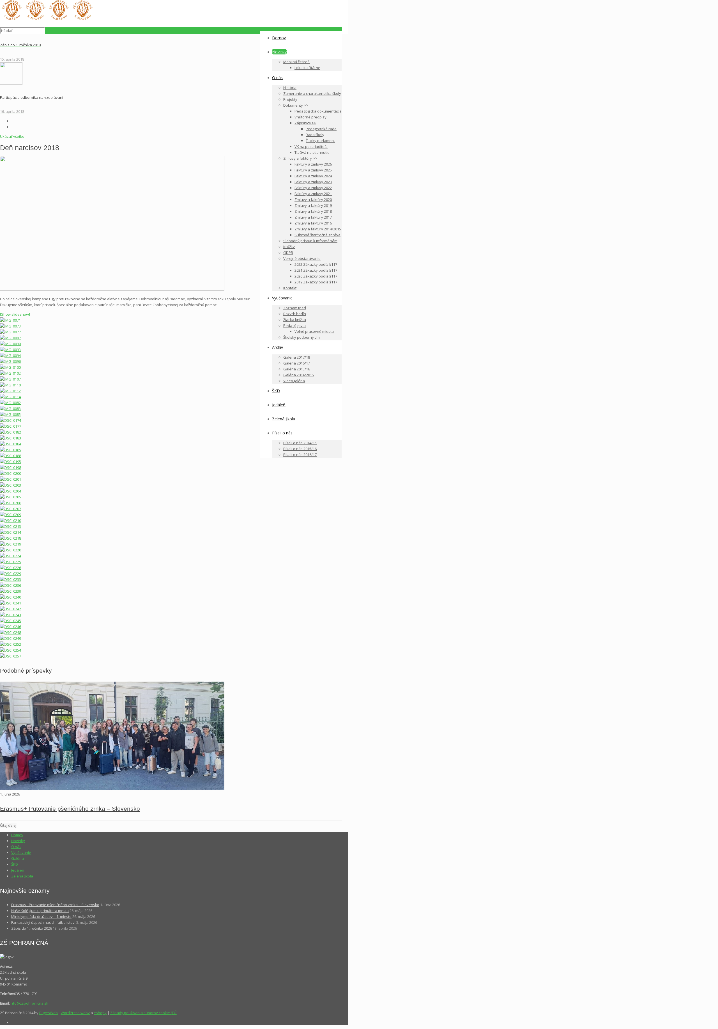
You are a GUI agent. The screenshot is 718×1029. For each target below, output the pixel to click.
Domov (17, 834)
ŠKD (14, 864)
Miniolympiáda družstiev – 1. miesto (41, 916)
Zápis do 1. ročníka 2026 (31, 928)
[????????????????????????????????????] (10, 420)
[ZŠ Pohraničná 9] (47, 19)
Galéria (17, 858)
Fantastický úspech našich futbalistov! (43, 922)
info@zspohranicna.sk (29, 1003)
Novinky (18, 840)
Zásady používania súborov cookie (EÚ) (143, 1012)
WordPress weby (75, 1012)
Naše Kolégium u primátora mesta (40, 910)
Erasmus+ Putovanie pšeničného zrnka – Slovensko (70, 808)
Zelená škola (22, 876)
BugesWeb (48, 1012)
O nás (16, 846)
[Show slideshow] (15, 314)
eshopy (100, 1012)
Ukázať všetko (12, 136)
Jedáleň (17, 870)
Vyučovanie (21, 852)
